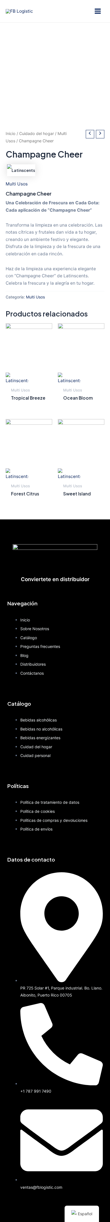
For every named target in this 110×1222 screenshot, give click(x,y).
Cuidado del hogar (36, 133)
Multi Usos (17, 184)
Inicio (11, 133)
